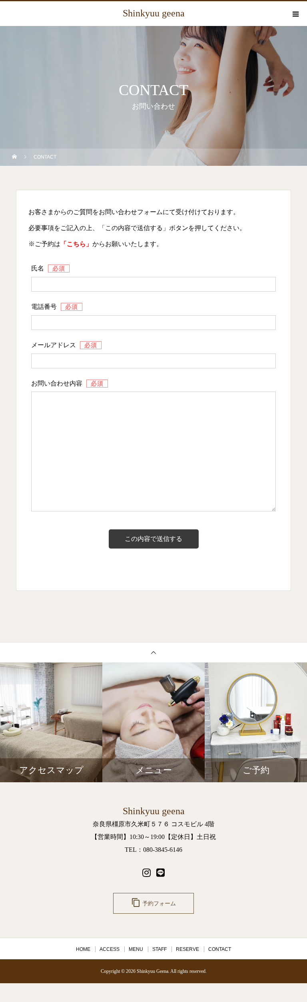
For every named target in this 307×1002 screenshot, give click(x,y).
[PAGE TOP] (153, 652)
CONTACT (219, 949)
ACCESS (110, 949)
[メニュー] (295, 14)
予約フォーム (153, 902)
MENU (136, 949)
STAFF (159, 949)
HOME (83, 949)
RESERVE (187, 949)
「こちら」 (76, 244)
